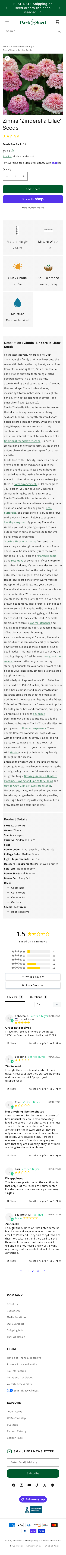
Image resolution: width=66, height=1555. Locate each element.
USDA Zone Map (16, 1418)
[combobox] (33, 31)
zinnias (14, 752)
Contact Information (51, 1540)
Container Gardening (21, 46)
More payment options (33, 207)
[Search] (59, 31)
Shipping (7, 156)
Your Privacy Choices (26, 1390)
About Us (12, 1304)
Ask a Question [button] (34, 985)
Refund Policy (16, 1546)
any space (39, 713)
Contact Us (13, 1310)
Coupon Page (15, 1437)
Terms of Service (33, 1546)
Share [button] (13, 1043)
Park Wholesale (16, 1336)
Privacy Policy (31, 1540)
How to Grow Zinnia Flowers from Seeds (27, 785)
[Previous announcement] (6, 8)
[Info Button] (12, 151)
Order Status (14, 1411)
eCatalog (12, 1424)
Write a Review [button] (35, 976)
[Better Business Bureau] (33, 1509)
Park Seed (16, 1540)
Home (5, 46)
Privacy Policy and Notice (22, 1364)
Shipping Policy (52, 1546)
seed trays (17, 560)
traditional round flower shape (22, 440)
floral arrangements (25, 484)
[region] (33, 8)
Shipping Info (15, 1330)
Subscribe (33, 1473)
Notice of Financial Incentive (24, 1357)
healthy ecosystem (15, 522)
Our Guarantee (15, 1323)
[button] (7, 22)
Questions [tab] (36, 996)
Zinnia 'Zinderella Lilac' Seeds (17, 50)
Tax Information (16, 1371)
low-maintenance (40, 622)
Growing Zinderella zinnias (20, 541)
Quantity (7, 169)
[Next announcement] (59, 8)
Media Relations (16, 1317)
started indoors (47, 555)
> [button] (45, 1271)
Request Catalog (17, 1431)
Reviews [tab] (12, 996)
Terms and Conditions (20, 1377)
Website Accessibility (19, 1384)
